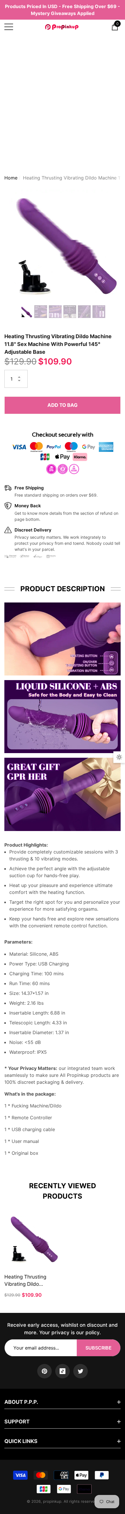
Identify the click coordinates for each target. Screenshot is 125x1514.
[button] (114, 27)
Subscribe (98, 1348)
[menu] (8, 27)
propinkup (52, 1501)
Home (10, 178)
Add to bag (62, 405)
